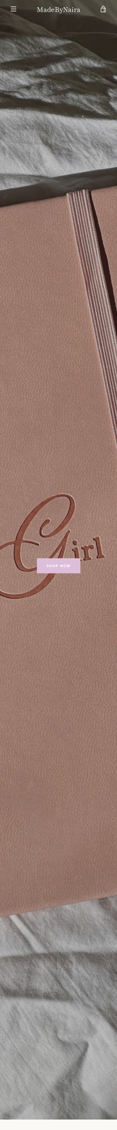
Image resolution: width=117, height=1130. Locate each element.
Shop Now (58, 566)
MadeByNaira (58, 9)
